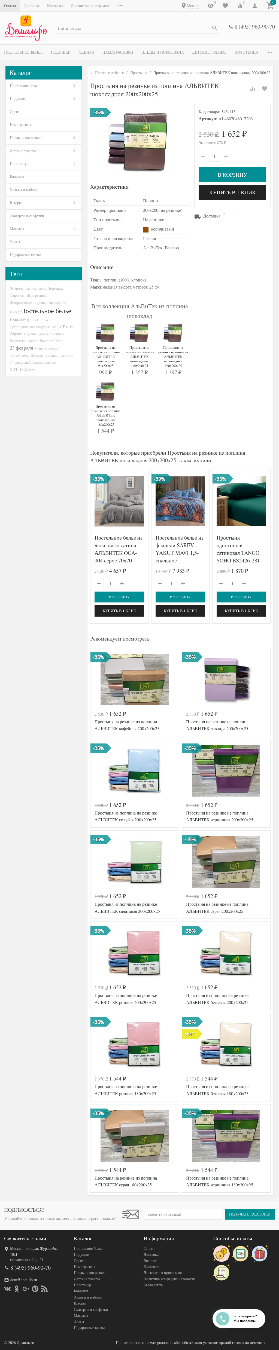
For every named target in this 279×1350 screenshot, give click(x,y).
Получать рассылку (250, 1214)
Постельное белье (23, 52)
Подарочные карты (25, 254)
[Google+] (26, 1288)
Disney (15, 311)
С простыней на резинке (28, 295)
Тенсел (68, 326)
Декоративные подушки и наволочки (38, 302)
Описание (101, 267)
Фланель (16, 288)
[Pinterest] (35, 1288)
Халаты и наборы (24, 189)
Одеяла (86, 52)
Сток (58, 340)
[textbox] (138, 28)
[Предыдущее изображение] (98, 501)
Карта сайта (153, 1284)
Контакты (55, 5)
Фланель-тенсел (46, 348)
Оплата (10, 5)
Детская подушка (44, 355)
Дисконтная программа (90, 5)
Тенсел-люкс (19, 355)
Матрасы (17, 228)
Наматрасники (117, 52)
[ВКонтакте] (7, 1288)
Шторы (16, 202)
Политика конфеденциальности (169, 1278)
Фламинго (66, 355)
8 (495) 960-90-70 (255, 26)
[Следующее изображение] (141, 501)
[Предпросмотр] (119, 501)
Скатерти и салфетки (27, 215)
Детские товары (209, 52)
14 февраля (19, 362)
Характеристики (109, 186)
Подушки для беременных (44, 333)
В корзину (232, 174)
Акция (56, 326)
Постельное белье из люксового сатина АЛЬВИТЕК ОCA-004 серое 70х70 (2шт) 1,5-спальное (118, 553)
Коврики (17, 176)
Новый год (19, 319)
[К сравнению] (253, 88)
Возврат (150, 1260)
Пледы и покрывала (162, 52)
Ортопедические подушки (30, 326)
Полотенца (246, 52)
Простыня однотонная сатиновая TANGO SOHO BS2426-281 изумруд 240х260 (238, 553)
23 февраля (21, 347)
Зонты (15, 241)
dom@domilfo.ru (23, 1279)
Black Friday (39, 319)
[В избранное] (265, 88)
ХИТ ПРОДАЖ (22, 369)
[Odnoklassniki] (16, 1288)
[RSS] (44, 1288)
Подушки (61, 52)
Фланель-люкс (35, 288)
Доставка (31, 5)
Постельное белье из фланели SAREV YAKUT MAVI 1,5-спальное (180, 549)
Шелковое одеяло (42, 362)
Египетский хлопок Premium (31, 340)
